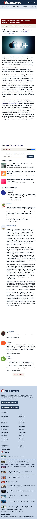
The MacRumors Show (12, 482)
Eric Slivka (20, 415)
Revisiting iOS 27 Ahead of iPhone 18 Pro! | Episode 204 (21, 501)
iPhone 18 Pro (6, 7)
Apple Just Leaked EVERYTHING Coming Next (18, 462)
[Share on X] (29, 149)
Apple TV (26, 31)
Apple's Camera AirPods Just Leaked (16, 456)
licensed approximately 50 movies (11, 103)
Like (15, 199)
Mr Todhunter (10, 331)
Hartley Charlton (27, 26)
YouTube (6, 452)
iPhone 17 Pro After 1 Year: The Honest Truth (18, 477)
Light (30, 516)
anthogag (9, 203)
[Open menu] (2, 2)
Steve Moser (3, 443)
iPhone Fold (16, 7)
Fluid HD (23, 516)
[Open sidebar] (35, 3)
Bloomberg (20, 145)
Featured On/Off (4, 516)
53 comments (6, 149)
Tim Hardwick (21, 426)
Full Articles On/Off (13, 516)
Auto (27, 516)
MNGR (8, 357)
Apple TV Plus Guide (11, 145)
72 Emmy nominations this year (20, 80)
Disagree (18, 199)
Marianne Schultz (22, 432)
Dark (33, 516)
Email (2, 417)
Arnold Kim (3, 415)
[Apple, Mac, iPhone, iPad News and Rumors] (12, 4)
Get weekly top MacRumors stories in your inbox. (18, 153)
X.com (5, 417)
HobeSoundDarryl (11, 225)
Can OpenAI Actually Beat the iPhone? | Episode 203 (20, 507)
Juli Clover (3, 420)
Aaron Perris (21, 443)
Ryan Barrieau (21, 438)
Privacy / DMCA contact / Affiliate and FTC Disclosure (12, 511)
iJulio (8, 341)
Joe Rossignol (30, 167)
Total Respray (10, 190)
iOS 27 (25, 7)
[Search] (32, 2)
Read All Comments (18, 374)
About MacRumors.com (9, 402)
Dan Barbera (3, 438)
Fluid (20, 516)
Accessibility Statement (5, 514)
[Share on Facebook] (33, 149)
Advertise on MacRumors (10, 407)
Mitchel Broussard (5, 426)
